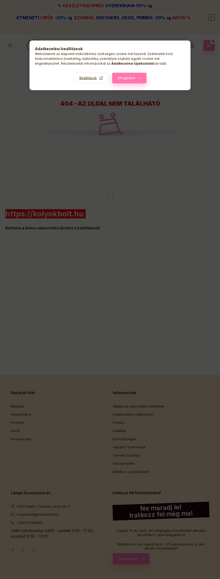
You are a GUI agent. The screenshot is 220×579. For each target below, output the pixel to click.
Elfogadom (126, 78)
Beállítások (88, 78)
